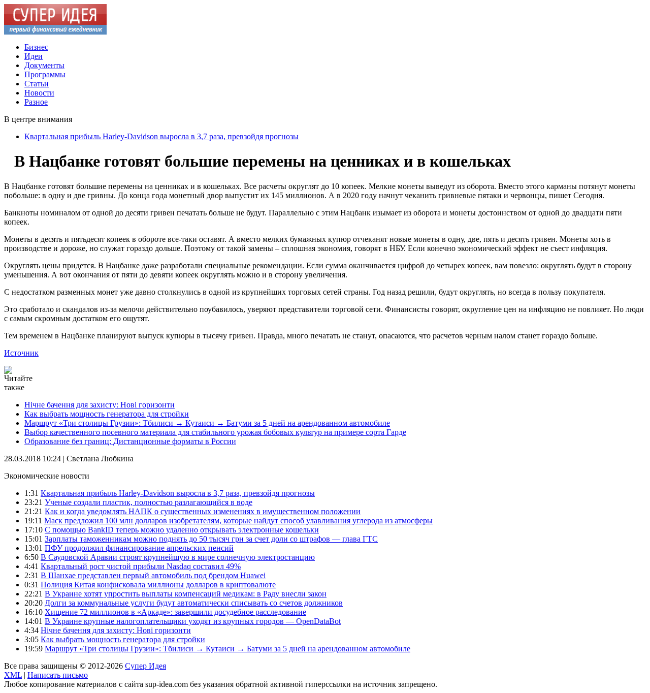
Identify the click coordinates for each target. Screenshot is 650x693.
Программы (45, 74)
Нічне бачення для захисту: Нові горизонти (99, 404)
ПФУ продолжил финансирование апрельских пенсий (139, 548)
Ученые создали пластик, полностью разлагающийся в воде (148, 502)
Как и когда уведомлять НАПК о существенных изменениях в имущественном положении (203, 511)
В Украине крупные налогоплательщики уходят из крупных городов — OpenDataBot (193, 621)
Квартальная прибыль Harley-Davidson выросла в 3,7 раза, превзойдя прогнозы (161, 136)
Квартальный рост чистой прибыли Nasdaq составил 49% (141, 566)
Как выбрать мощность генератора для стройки (106, 414)
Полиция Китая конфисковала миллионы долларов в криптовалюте (158, 584)
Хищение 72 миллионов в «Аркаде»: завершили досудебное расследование (175, 612)
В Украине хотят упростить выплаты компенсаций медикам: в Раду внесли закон (186, 593)
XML (13, 675)
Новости (39, 92)
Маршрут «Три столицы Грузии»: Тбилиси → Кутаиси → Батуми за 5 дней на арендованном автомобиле (207, 423)
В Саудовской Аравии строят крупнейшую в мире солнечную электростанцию (178, 557)
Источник (21, 353)
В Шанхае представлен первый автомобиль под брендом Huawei (153, 575)
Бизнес (36, 47)
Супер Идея (145, 666)
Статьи (36, 83)
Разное (36, 102)
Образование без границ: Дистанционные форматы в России (130, 441)
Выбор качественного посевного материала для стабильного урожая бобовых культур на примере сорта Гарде (215, 432)
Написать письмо (57, 675)
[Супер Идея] (55, 31)
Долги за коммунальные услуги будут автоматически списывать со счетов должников (194, 602)
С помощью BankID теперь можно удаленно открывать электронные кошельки (182, 529)
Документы (44, 65)
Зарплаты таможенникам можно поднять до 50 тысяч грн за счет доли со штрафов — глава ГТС (211, 538)
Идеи (33, 56)
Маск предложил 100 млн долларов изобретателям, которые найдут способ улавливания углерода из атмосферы (238, 520)
